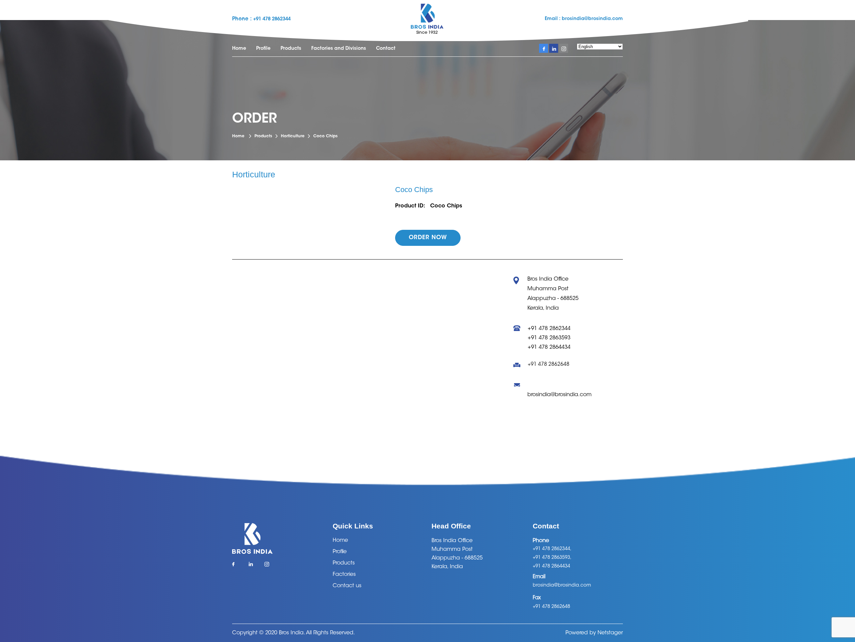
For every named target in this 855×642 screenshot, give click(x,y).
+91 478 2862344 (272, 19)
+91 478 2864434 (549, 347)
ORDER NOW (428, 237)
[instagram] (563, 48)
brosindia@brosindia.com (591, 19)
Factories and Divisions (338, 48)
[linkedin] (553, 48)
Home (239, 48)
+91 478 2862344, (552, 549)
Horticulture (293, 136)
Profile (263, 48)
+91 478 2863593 (549, 338)
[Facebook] (236, 566)
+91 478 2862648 (548, 364)
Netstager (610, 633)
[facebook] (543, 48)
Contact (385, 48)
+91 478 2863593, (552, 557)
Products (291, 48)
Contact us (347, 586)
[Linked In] (252, 566)
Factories (344, 574)
